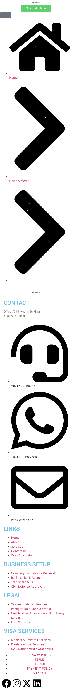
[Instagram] (16, 683)
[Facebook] (6, 683)
